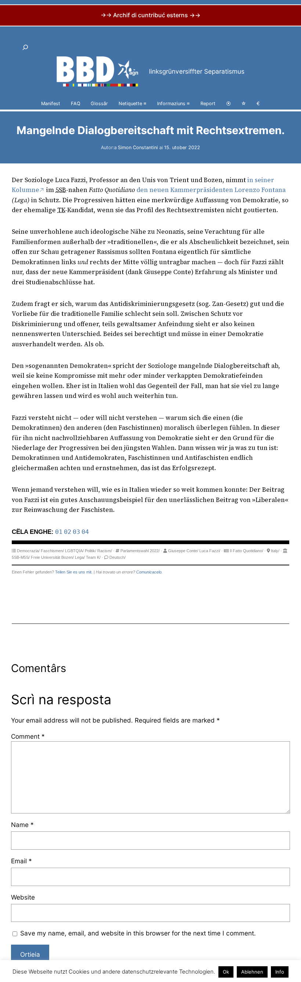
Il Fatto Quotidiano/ (246, 551)
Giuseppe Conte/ (183, 551)
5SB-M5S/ (21, 557)
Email (21, 861)
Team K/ (93, 557)
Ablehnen (252, 972)
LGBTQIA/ (74, 551)
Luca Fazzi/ (209, 551)
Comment (28, 736)
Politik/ (90, 551)
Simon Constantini (138, 147)
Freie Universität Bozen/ (52, 557)
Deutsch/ (117, 557)
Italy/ (275, 551)
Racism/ (104, 551)
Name (22, 824)
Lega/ (80, 557)
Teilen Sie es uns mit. (74, 572)
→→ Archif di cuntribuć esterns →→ (150, 15)
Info (279, 972)
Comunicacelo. (149, 572)
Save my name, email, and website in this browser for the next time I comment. (138, 933)
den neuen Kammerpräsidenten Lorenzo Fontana (211, 189)
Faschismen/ (52, 551)
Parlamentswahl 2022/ (140, 551)
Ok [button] (226, 972)
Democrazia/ (28, 551)
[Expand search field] (25, 47)
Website (23, 897)
